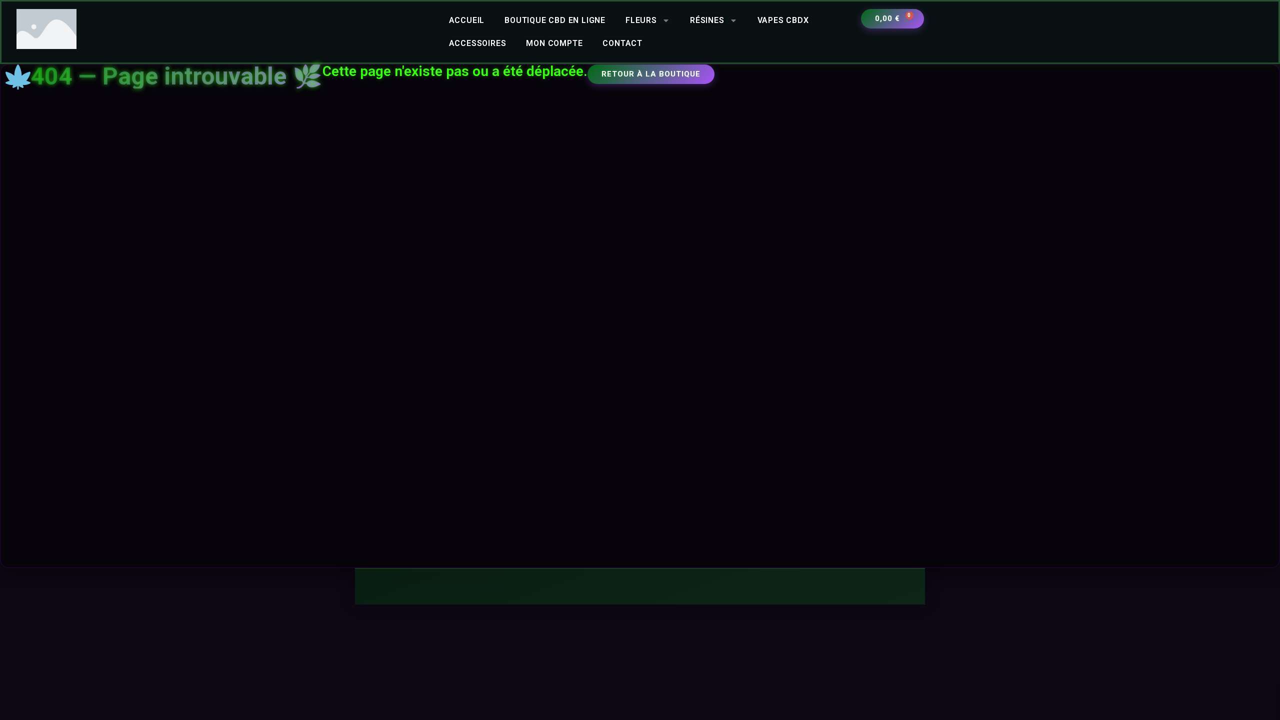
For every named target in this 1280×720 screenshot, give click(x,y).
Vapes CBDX (783, 20)
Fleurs (641, 20)
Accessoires (477, 43)
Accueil (467, 20)
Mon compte (554, 43)
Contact (622, 43)
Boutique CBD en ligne (555, 20)
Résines (707, 20)
